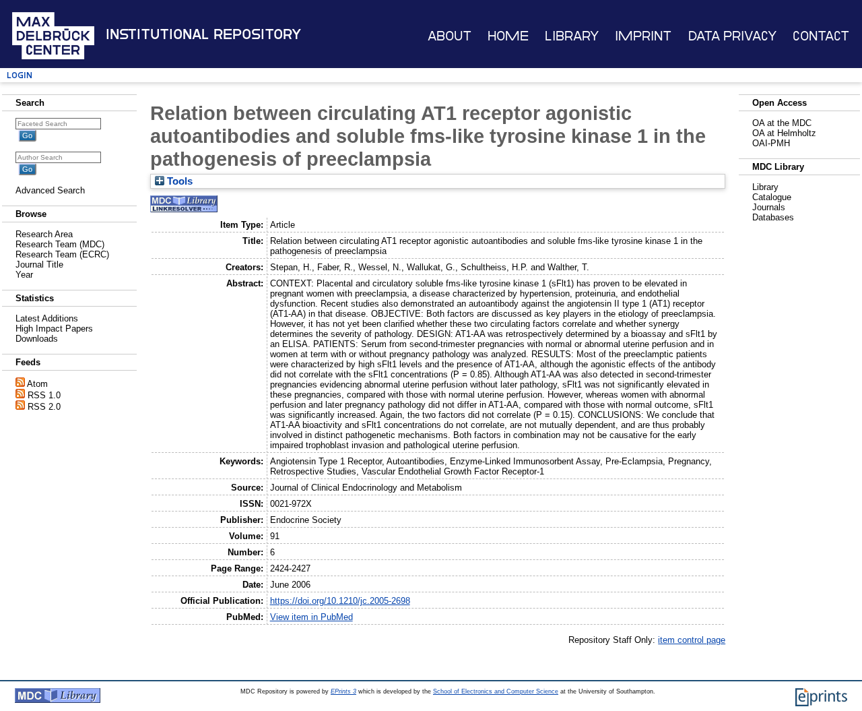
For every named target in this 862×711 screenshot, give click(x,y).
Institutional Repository (203, 34)
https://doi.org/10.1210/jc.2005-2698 (340, 601)
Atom (37, 384)
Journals (768, 207)
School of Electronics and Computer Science (495, 691)
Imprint (643, 36)
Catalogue (771, 197)
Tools (178, 181)
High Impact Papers (54, 328)
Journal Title (39, 264)
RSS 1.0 (44, 395)
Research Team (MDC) (59, 244)
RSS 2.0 (44, 407)
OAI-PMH (771, 143)
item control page (691, 640)
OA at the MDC (781, 123)
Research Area (44, 234)
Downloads (36, 339)
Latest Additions (46, 318)
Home (508, 36)
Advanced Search (50, 190)
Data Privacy (732, 36)
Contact (821, 36)
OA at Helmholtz (784, 133)
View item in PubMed (311, 617)
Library (572, 36)
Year (24, 275)
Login (19, 75)
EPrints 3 (343, 691)
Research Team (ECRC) (62, 254)
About (449, 36)
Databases (773, 217)
